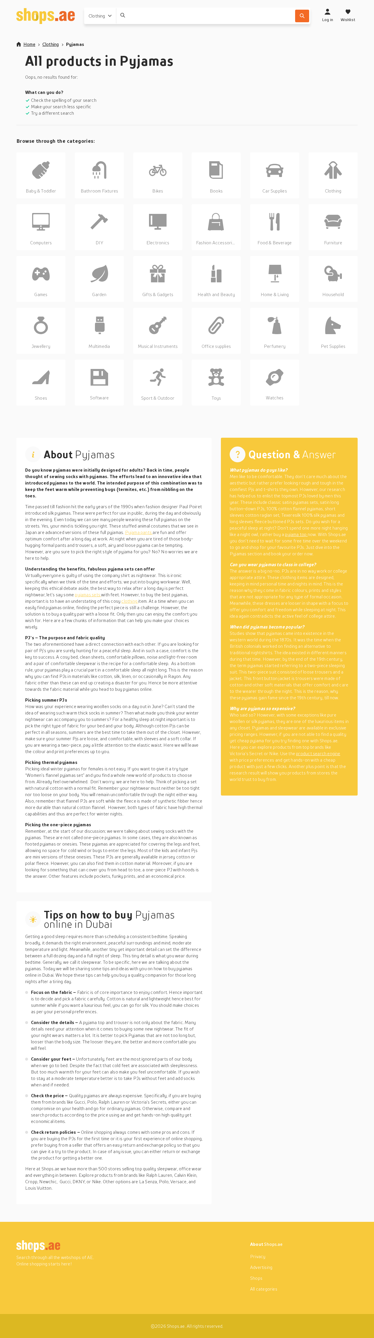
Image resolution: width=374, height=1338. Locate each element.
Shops (256, 1278)
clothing (129, 601)
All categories (263, 1288)
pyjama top (296, 534)
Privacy (257, 1256)
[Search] (302, 16)
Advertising (261, 1267)
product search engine (318, 753)
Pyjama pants (139, 532)
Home (29, 44)
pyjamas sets (88, 594)
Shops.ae (273, 1244)
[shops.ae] (45, 16)
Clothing (50, 44)
